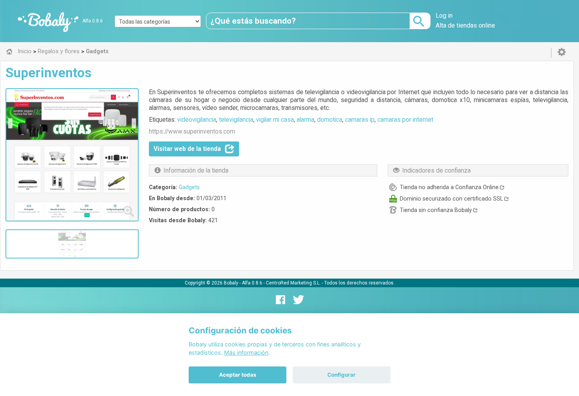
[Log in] (561, 52)
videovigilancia (196, 119)
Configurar (341, 375)
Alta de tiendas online (465, 25)
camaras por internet (405, 119)
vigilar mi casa (275, 119)
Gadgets (189, 187)
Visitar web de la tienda (187, 148)
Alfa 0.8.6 (92, 21)
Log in (444, 15)
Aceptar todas (237, 375)
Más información (246, 352)
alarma (305, 119)
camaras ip (360, 119)
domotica (329, 119)
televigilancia (236, 119)
